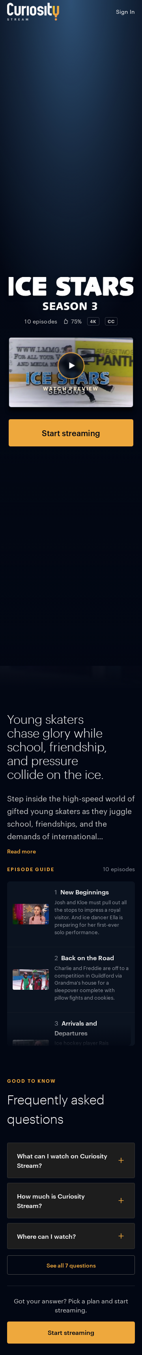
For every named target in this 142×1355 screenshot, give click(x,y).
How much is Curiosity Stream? (51, 1200)
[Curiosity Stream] (33, 11)
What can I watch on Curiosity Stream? (62, 1160)
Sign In (125, 11)
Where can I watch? (46, 1236)
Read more (21, 851)
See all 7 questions (71, 1265)
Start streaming (71, 432)
